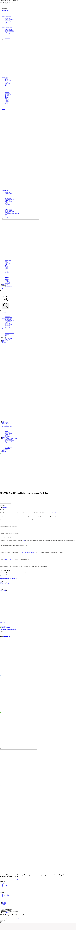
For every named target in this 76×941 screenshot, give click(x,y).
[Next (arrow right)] (1, 921)
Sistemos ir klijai (55, 502)
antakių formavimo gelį (9, 559)
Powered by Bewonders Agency (9, 917)
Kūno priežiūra (7, 325)
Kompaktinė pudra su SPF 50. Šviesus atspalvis (8, 629)
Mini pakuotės (7, 327)
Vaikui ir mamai (8, 321)
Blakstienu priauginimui (9, 333)
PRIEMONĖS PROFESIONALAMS (9, 329)
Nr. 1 (24, 540)
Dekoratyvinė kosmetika (9, 320)
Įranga (6, 335)
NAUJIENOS (5, 313)
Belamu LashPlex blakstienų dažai (28, 552)
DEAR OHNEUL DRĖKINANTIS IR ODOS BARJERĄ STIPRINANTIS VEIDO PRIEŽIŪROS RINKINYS (9, 586)
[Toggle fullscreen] (2, 920)
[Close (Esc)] (0, 920)
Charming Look (5, 10)
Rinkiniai (6, 326)
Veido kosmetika (8, 319)
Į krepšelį (2, 505)
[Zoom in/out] (4, 920)
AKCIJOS (4, 312)
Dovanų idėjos (7, 323)
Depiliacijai (7, 334)
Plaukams (6, 322)
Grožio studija (5, 104)
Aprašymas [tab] (4, 507)
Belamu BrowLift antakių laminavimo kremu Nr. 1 (56, 500)
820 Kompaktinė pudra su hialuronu (6, 622)
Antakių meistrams (8, 330)
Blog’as (3, 109)
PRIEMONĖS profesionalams (7, 27)
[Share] (1, 920)
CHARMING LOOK (6, 314)
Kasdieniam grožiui (8, 317)
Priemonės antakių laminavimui (31, 502)
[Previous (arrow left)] (0, 921)
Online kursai (7, 108)
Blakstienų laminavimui (9, 332)
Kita (5, 336)
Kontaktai (4, 342)
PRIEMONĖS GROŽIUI (6, 16)
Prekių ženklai (5, 77)
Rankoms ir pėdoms (8, 324)
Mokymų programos (8, 106)
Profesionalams (7, 316)
